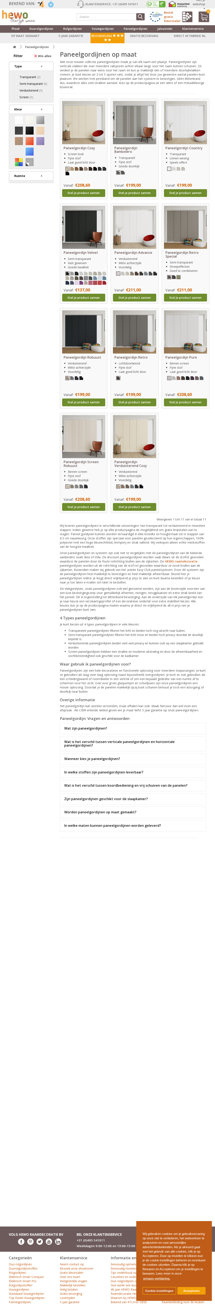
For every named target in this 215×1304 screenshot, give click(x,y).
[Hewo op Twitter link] (39, 1244)
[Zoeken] (140, 16)
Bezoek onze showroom (76, 1268)
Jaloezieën (164, 29)
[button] (207, 1222)
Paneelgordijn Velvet (81, 252)
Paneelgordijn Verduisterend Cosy (130, 464)
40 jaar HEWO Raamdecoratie (131, 1289)
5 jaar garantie (70, 1302)
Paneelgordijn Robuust (82, 357)
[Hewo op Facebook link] (21, 1244)
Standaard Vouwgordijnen (26, 1294)
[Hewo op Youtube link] (49, 1244)
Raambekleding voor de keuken (183, 1302)
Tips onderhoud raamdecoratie (132, 1273)
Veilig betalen (69, 1289)
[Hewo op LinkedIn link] (58, 1244)
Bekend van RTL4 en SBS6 (129, 1302)
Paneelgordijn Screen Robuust (81, 464)
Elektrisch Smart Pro (22, 1281)
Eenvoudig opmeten (124, 1264)
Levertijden (67, 1298)
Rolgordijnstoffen (20, 1285)
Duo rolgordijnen (20, 1264)
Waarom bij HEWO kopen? (129, 1298)
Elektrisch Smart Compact (26, 1277)
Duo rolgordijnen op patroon (130, 1281)
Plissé (16, 29)
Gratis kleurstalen (71, 1273)
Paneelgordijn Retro (131, 357)
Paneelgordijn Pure (181, 357)
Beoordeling (102, 36)
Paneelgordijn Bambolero (125, 150)
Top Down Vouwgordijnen (27, 1298)
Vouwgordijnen (103, 29)
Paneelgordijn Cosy (79, 148)
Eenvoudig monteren (125, 1268)
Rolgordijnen (72, 29)
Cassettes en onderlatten (128, 1277)
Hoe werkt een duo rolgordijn (131, 1285)
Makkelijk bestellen (72, 1285)
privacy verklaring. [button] (156, 1278)
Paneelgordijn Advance (133, 252)
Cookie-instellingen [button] (159, 1290)
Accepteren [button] (191, 1290)
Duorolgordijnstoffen (23, 1268)
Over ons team (70, 1277)
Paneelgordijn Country (184, 148)
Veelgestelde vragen (73, 1281)
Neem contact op (72, 1264)
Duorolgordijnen (41, 29)
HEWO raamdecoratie (181, 561)
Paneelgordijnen (135, 29)
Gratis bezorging (71, 1294)
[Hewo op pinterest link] (30, 1244)
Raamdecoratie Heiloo (126, 1294)
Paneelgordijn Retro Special (182, 254)
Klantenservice (193, 29)
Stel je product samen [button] (83, 193)
